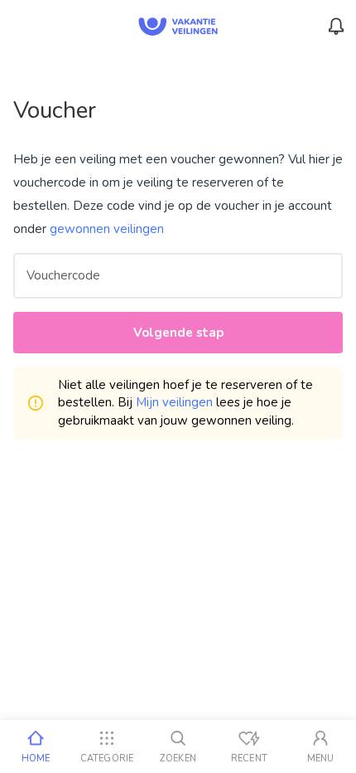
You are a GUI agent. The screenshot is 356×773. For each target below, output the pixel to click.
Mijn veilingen (174, 402)
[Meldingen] (336, 26)
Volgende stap (178, 332)
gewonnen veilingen (107, 229)
